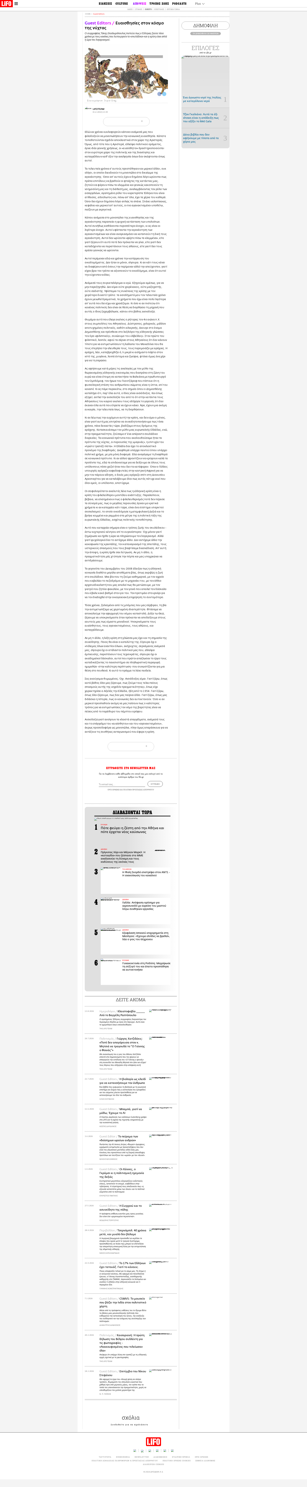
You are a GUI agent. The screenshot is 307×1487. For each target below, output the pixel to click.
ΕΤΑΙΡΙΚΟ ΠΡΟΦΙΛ (181, 1457)
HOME (88, 14)
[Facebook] (159, 94)
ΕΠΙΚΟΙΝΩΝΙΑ (123, 1457)
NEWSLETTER (142, 1457)
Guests (148, 9)
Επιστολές (159, 9)
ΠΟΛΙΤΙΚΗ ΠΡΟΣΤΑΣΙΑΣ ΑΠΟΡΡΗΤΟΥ (138, 789)
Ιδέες (130, 9)
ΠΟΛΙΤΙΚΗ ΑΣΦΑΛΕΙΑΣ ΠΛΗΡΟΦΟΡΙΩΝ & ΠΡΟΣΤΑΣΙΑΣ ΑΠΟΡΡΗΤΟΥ (125, 1460)
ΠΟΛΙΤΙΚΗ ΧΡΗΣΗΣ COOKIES (177, 1460)
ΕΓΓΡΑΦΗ (155, 784)
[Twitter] (164, 94)
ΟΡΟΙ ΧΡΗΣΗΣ (113, 789)
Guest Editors (98, 14)
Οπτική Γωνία (173, 9)
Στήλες (138, 9)
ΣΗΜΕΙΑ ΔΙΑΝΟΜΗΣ (205, 1460)
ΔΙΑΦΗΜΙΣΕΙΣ (160, 1457)
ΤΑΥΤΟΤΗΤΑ (105, 1457)
